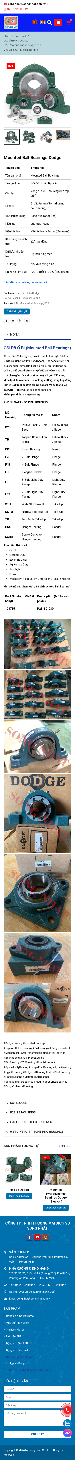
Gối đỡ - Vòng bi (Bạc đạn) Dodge (22, 297)
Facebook (6, 320)
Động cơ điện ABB (17, 1343)
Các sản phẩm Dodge (28, 293)
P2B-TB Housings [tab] (23, 1112)
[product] (55, 1169)
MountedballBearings (31, 303)
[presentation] (8, 94)
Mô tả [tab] (14, 334)
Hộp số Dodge (17, 1363)
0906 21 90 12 (17, 9)
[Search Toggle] (49, 22)
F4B (16, 303)
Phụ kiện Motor (15, 1329)
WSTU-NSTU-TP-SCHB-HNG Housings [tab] (37, 1131)
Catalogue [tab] (18, 1103)
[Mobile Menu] (58, 22)
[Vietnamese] (34, 23)
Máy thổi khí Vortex (17, 1322)
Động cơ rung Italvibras (20, 1316)
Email (27, 320)
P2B (46, 303)
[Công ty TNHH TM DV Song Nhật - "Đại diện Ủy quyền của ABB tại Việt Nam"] (11, 22)
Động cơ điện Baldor (18, 1350)
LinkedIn (20, 320)
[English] (43, 23)
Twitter (13, 320)
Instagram (45, 1237)
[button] (57, 1146)
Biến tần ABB (13, 1336)
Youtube (37, 1237)
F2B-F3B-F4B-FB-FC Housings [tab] (31, 1122)
